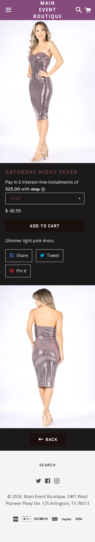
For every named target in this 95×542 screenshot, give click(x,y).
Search (47, 465)
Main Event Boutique (47, 10)
